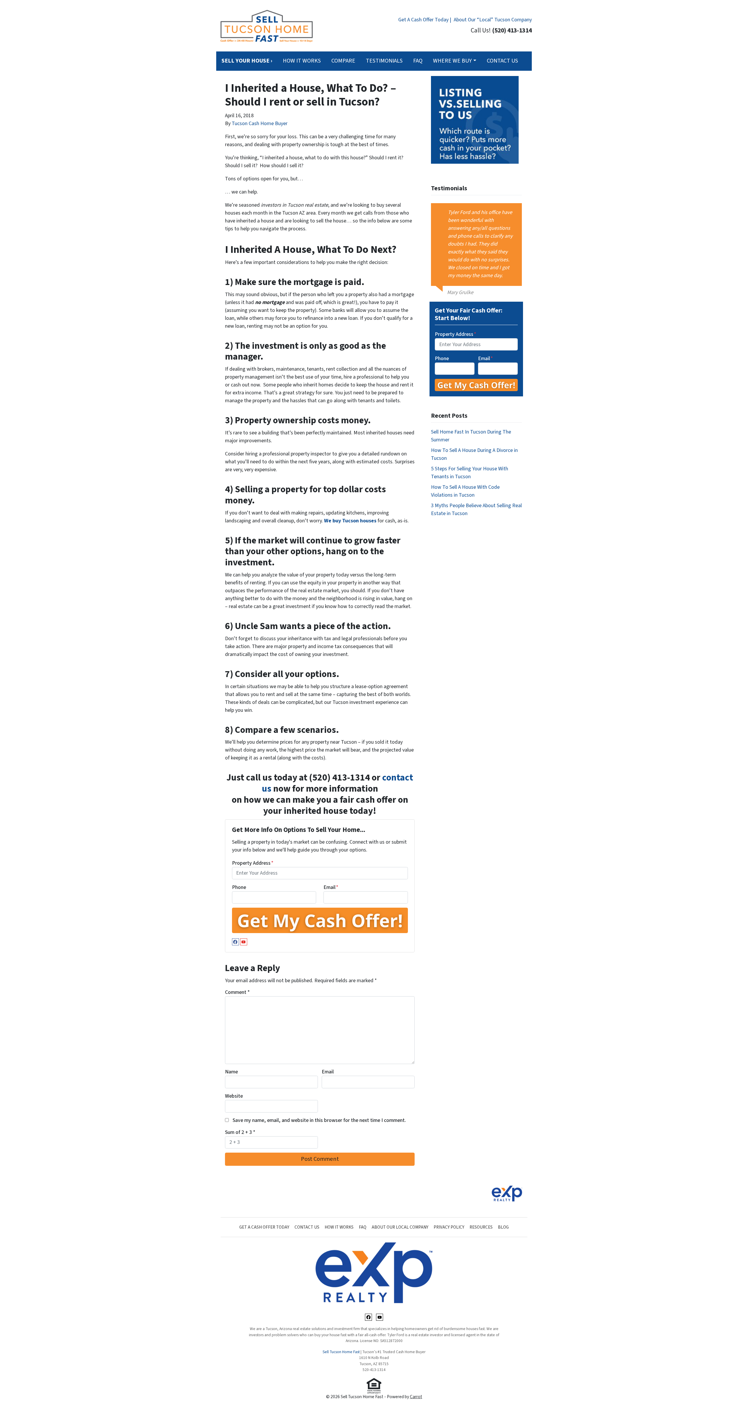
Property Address (252, 863)
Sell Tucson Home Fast (341, 1352)
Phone (239, 887)
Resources (481, 1227)
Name (231, 1071)
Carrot (416, 1396)
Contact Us (502, 61)
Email (330, 887)
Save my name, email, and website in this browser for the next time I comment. (319, 1120)
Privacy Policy (449, 1227)
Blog (503, 1227)
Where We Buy (452, 61)
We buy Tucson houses (350, 520)
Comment (237, 992)
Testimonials (384, 61)
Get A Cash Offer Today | (424, 19)
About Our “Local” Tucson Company (493, 19)
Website (234, 1096)
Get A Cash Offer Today (264, 1227)
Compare (343, 61)
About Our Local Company (400, 1227)
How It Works (302, 61)
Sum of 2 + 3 (240, 1132)
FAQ (418, 61)
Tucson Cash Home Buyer (260, 123)
